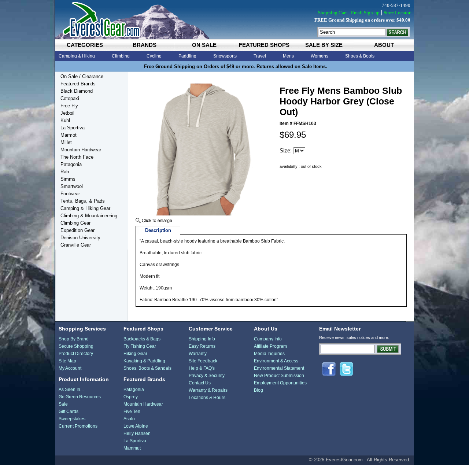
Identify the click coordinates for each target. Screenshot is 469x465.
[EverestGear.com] (234, 19)
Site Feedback (203, 360)
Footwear (70, 193)
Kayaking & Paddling (144, 360)
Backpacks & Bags (141, 339)
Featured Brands (78, 83)
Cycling (154, 56)
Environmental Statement (279, 368)
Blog (258, 390)
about (384, 45)
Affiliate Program (270, 346)
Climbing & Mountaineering (88, 215)
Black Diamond (76, 91)
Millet (66, 142)
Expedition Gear (77, 230)
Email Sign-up (365, 12)
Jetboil (67, 113)
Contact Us (200, 382)
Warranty (198, 353)
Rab (64, 171)
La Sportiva (72, 127)
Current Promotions (78, 426)
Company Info (268, 339)
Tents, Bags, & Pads (82, 201)
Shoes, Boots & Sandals (147, 368)
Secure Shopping (76, 346)
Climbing (121, 56)
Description (158, 230)
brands (144, 45)
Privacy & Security (207, 375)
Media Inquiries (269, 353)
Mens (288, 56)
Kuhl (65, 120)
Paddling (187, 56)
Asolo (129, 418)
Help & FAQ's (202, 368)
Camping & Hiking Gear (85, 208)
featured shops (264, 45)
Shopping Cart (332, 12)
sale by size (324, 45)
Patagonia (71, 164)
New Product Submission (279, 375)
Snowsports (225, 56)
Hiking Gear (135, 353)
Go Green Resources (80, 396)
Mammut (132, 448)
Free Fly (69, 105)
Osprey (130, 396)
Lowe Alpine (135, 426)
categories (85, 45)
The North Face (76, 157)
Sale (63, 404)
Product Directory (76, 353)
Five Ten (131, 411)
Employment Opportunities (280, 382)
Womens (319, 56)
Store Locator (397, 12)
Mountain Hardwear (80, 149)
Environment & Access (276, 360)
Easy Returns (202, 346)
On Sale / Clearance (81, 76)
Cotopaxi (69, 98)
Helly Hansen (137, 433)
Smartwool (71, 186)
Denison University (80, 237)
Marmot (68, 135)
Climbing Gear (75, 223)
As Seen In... (71, 389)
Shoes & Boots (359, 56)
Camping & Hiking (77, 56)
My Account (70, 368)
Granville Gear (75, 245)
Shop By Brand (74, 339)
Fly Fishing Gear (139, 346)
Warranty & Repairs (208, 390)
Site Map (67, 360)
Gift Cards (68, 411)
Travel (260, 56)
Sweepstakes (72, 418)
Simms (67, 179)
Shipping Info (202, 339)
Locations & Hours (207, 397)
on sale (204, 45)
